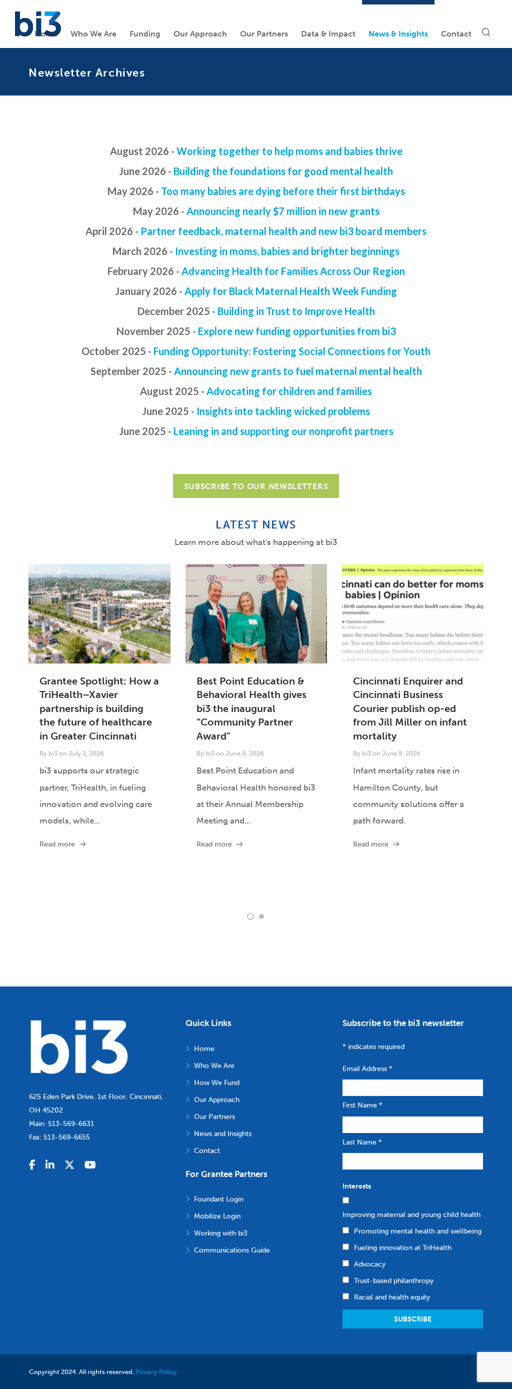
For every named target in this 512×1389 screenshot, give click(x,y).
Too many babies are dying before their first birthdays (283, 191)
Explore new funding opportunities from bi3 (297, 331)
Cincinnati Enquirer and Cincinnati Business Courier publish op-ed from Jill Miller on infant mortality (410, 708)
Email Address (367, 1068)
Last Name (362, 1142)
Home (204, 1048)
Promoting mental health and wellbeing (418, 1231)
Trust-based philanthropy (394, 1280)
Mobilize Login (217, 1216)
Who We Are (214, 1066)
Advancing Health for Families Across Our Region (293, 271)
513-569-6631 (71, 1124)
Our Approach (217, 1100)
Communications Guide (232, 1250)
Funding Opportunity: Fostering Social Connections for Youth (292, 351)
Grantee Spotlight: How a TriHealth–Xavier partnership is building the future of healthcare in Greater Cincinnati (99, 708)
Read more (57, 844)
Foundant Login (219, 1199)
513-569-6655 (67, 1137)
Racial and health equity (392, 1297)
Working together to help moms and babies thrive (289, 151)
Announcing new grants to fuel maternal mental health (298, 371)
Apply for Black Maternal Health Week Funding (290, 291)
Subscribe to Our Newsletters (256, 486)
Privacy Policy (156, 1372)
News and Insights (223, 1134)
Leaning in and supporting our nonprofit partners (284, 431)
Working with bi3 (221, 1233)
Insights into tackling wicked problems (283, 411)
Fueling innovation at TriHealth (403, 1248)
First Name (362, 1105)
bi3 (53, 753)
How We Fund (217, 1082)
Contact (207, 1150)
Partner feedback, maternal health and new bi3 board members (283, 231)
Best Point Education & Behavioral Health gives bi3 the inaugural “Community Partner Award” (251, 708)
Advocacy (370, 1264)
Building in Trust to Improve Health (296, 311)
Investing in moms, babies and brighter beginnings (287, 251)
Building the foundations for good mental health (283, 171)
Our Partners (214, 1116)
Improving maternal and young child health (411, 1214)
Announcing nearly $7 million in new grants (283, 211)
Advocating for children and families (289, 391)
